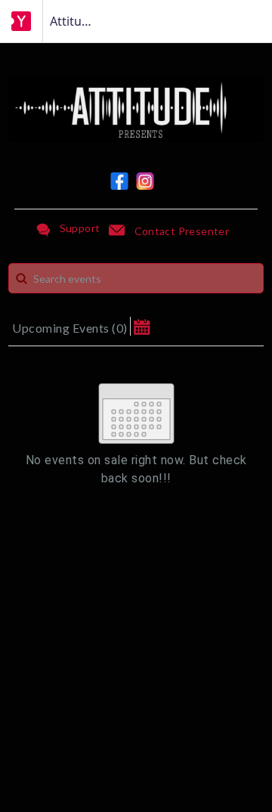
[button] (141, 326)
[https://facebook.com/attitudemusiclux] (119, 181)
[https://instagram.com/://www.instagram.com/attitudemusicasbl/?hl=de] (145, 181)
